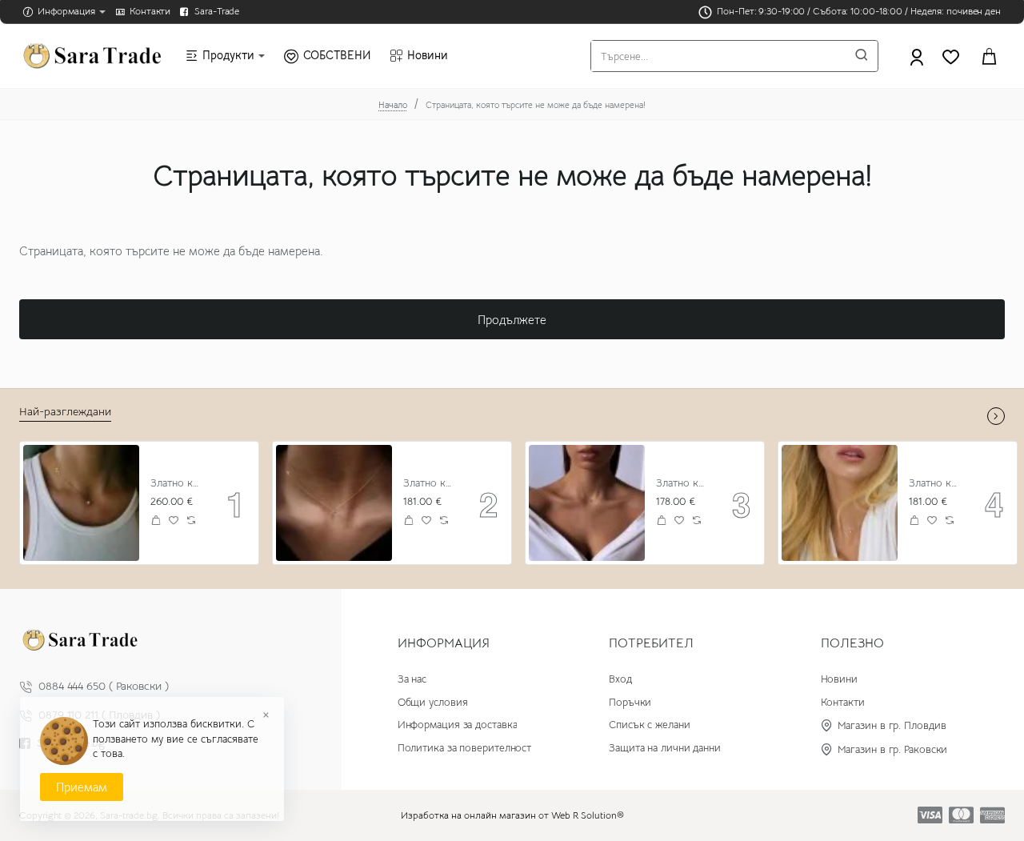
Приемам (81, 787)
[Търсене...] (862, 56)
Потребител (651, 643)
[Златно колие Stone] (334, 503)
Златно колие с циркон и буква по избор (177, 483)
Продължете (512, 319)
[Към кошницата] (989, 56)
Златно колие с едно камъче (935, 483)
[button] (156, 520)
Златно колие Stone (430, 483)
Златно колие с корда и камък (683, 483)
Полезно (852, 643)
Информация (444, 643)
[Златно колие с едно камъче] (840, 503)
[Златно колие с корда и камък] (587, 503)
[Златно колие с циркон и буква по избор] (81, 503)
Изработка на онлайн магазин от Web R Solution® (512, 815)
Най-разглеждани (65, 411)
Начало (392, 104)
